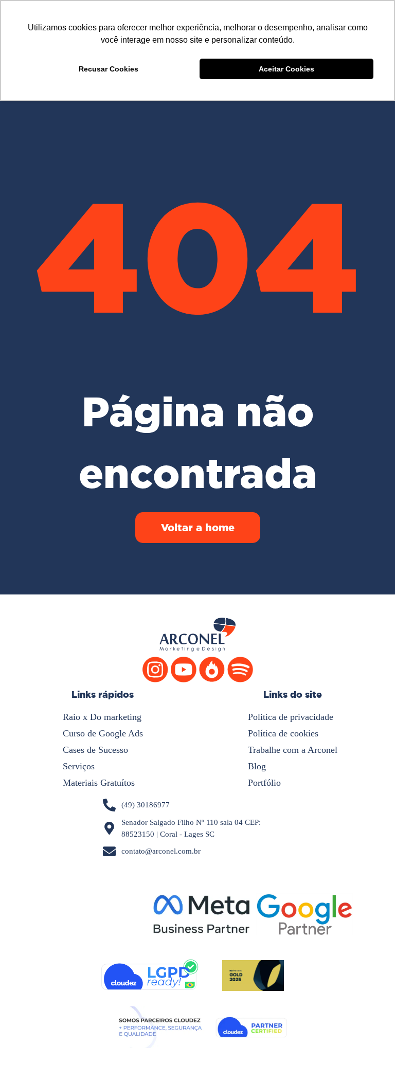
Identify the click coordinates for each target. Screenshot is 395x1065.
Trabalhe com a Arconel (292, 750)
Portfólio (264, 783)
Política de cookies (283, 733)
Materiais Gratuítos (99, 783)
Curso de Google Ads (103, 733)
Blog (257, 766)
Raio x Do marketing (102, 717)
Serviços (79, 766)
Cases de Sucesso (95, 750)
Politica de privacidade (290, 717)
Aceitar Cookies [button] (286, 69)
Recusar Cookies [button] (108, 69)
